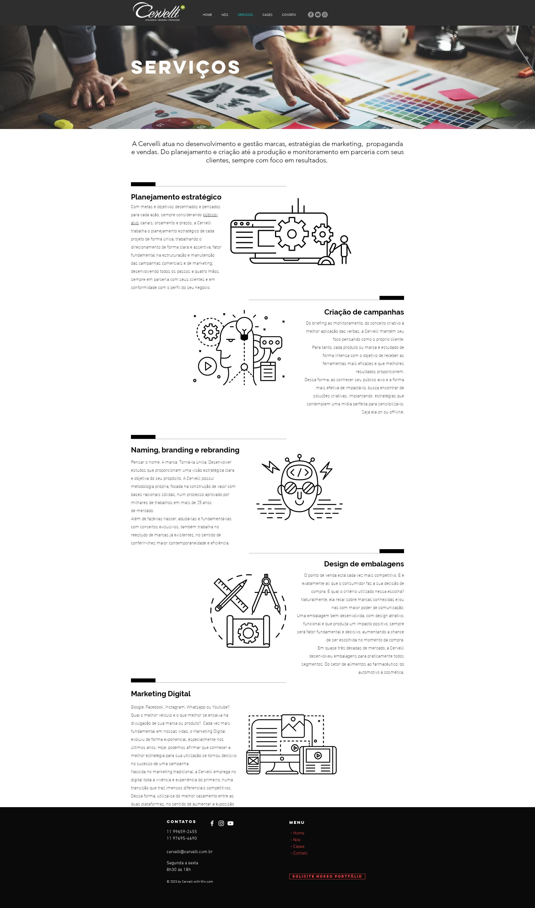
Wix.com (207, 882)
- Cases (297, 846)
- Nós (294, 840)
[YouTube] (318, 15)
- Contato (298, 853)
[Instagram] (325, 15)
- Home (296, 833)
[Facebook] (311, 15)
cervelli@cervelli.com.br (190, 852)
